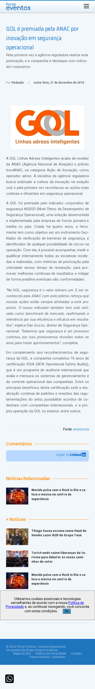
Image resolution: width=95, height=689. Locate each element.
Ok (67, 611)
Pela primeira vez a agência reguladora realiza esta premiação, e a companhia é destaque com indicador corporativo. (47, 61)
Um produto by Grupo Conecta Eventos (32, 650)
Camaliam (58, 657)
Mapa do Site (22, 653)
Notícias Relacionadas (28, 478)
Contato (76, 653)
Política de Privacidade (51, 653)
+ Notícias (16, 519)
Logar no (63, 455)
